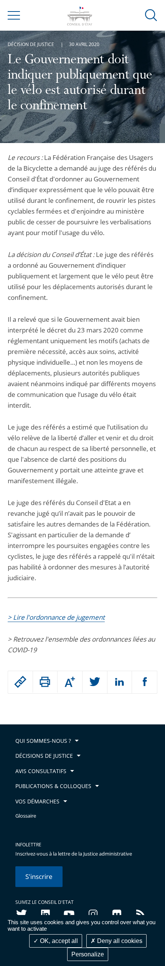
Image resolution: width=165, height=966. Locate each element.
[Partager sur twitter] (94, 682)
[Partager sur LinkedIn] (119, 682)
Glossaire (25, 816)
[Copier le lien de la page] (20, 682)
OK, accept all (58, 941)
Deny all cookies (119, 941)
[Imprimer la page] (45, 682)
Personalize (87, 954)
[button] (151, 14)
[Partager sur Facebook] (144, 682)
